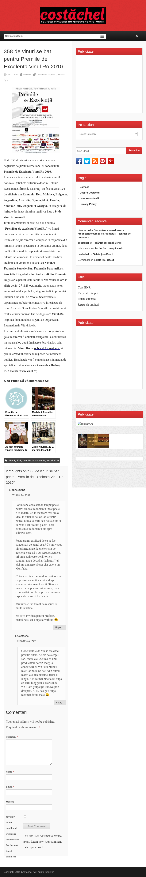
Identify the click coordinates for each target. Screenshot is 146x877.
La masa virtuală (89, 198)
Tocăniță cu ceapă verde (107, 242)
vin (48, 460)
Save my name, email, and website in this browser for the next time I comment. (12, 836)
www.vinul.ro (27, 371)
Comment (12, 736)
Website (10, 801)
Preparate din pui (88, 293)
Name (10, 771)
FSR (19, 460)
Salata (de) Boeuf (103, 254)
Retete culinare (87, 299)
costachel (27, 74)
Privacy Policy (88, 204)
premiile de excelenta (34, 460)
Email (10, 786)
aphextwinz (18, 489)
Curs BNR (84, 287)
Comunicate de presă (46, 74)
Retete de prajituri (88, 304)
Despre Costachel (90, 192)
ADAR (12, 460)
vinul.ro (55, 460)
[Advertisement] (110, 85)
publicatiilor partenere (47, 348)
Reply (58, 627)
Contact (84, 187)
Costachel (23, 635)
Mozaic (61, 74)
